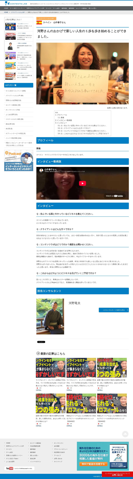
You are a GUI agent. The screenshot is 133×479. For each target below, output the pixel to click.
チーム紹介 (56, 8)
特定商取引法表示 (59, 452)
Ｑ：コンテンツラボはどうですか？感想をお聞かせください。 (84, 131)
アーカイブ (57, 455)
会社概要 (56, 446)
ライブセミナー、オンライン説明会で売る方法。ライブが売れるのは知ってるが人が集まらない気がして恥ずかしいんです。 (50, 382)
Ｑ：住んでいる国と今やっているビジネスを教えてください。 (84, 125)
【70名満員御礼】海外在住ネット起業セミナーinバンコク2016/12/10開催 (24, 37)
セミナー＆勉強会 (81, 8)
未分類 (8, 128)
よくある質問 (10, 114)
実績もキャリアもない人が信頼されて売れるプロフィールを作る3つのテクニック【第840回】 (81, 418)
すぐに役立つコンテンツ (17, 8)
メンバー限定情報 (11, 138)
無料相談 (64, 8)
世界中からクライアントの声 (35, 8)
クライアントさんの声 (18, 12)
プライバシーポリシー (61, 449)
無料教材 (71, 8)
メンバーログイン (35, 461)
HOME (6, 8)
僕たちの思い (93, 8)
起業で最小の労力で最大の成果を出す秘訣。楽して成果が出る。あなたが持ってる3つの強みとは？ (112, 382)
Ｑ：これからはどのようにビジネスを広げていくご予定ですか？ (85, 133)
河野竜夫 (38, 390)
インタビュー (62, 123)
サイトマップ (58, 461)
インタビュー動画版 (64, 120)
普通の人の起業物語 (22, 43)
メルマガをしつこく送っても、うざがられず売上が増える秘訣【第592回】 (24, 67)
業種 (62, 117)
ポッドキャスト (11, 110)
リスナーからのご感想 (13, 119)
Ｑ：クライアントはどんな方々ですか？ (76, 128)
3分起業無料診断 (35, 446)
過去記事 (9, 124)
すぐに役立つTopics (12, 458)
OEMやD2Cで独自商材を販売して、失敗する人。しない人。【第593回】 (24, 57)
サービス (48, 8)
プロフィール (62, 115)
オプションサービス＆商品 (14, 133)
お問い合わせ (117, 474)
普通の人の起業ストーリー (14, 455)
